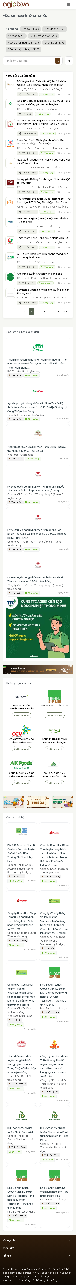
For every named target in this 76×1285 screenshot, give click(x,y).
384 (65, 311)
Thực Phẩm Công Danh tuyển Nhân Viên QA (42, 238)
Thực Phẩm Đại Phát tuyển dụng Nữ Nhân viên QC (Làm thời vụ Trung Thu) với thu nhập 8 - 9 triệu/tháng (21, 1064)
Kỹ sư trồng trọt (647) (43, 35)
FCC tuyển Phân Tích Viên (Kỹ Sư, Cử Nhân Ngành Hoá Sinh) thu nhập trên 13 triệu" (41, 83)
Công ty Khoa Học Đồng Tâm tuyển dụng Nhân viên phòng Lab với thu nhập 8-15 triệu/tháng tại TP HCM (21, 921)
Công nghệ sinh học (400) (23, 49)
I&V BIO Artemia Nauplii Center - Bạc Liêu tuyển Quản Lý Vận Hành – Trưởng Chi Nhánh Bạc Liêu (21, 853)
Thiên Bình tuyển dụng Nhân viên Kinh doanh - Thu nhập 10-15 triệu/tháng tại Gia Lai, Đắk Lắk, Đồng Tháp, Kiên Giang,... (37, 363)
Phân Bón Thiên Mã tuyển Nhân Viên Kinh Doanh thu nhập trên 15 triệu (41, 142)
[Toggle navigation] (68, 4)
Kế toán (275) (16, 35)
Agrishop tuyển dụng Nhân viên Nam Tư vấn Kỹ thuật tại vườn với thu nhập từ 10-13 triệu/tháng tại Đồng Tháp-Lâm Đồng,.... (37, 407)
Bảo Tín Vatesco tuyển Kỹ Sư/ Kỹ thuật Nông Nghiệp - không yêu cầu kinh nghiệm (43, 102)
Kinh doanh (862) (54, 29)
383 (58, 311)
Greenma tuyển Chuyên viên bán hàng (39, 273)
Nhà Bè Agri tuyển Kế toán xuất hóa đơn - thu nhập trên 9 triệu (54, 1191)
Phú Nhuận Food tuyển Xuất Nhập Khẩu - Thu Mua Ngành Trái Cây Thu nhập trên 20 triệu (44, 200)
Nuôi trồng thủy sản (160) (23, 42)
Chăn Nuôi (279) (54, 42)
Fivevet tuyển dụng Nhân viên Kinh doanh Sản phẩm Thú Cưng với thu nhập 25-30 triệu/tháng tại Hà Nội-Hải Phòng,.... (37, 534)
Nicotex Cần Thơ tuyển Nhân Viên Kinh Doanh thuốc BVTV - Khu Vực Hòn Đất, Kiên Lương (43, 122)
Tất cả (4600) (30, 29)
